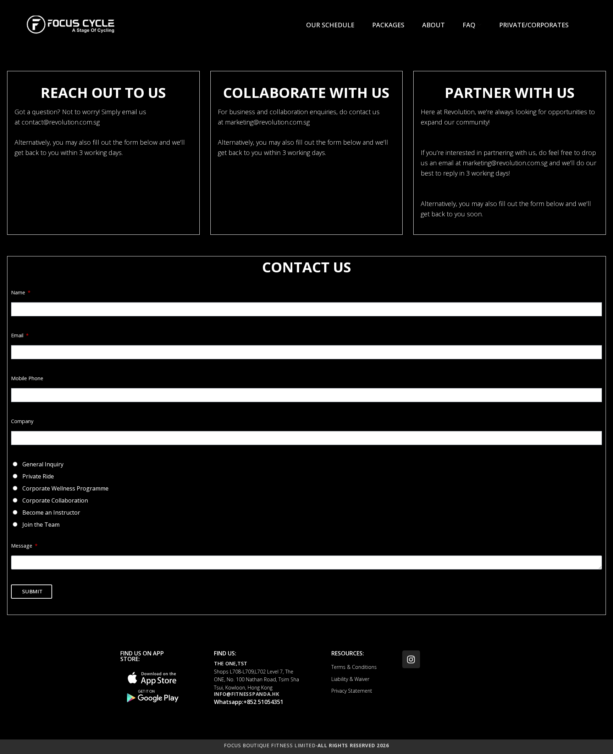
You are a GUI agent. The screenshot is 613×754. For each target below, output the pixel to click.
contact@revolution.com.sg (61, 122)
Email (18, 335)
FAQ (469, 25)
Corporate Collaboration (55, 500)
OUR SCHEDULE (330, 25)
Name (19, 292)
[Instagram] (411, 659)
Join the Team (41, 524)
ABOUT (433, 25)
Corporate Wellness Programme (65, 488)
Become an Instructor (51, 512)
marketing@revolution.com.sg (267, 122)
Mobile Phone (27, 378)
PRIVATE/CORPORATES (534, 25)
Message (22, 545)
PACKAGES (388, 25)
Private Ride (38, 476)
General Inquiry (42, 464)
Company (22, 421)
